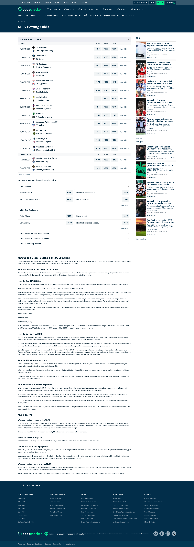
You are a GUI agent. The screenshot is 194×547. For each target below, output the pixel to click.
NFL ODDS (123, 9)
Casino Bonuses (150, 498)
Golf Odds (21, 512)
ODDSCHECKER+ (69, 3)
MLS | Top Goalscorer (29, 210)
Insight (139, 141)
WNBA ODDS (138, 9)
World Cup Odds (55, 498)
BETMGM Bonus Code (121, 508)
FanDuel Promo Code (120, 515)
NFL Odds (21, 498)
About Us (21, 544)
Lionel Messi (81, 216)
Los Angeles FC (82, 199)
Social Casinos (149, 512)
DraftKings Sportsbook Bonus (124, 512)
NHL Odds (21, 508)
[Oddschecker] (30, 534)
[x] (174, 533)
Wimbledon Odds (56, 515)
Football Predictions (88, 502)
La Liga (78, 15)
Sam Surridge (25, 223)
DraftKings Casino (151, 519)
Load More (139, 138)
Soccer (22, 22)
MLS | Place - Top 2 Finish (30, 244)
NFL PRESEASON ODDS (89, 9)
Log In (160, 3)
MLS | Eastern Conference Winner (34, 233)
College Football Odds (26, 522)
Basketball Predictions (89, 505)
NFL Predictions (87, 498)
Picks (139, 38)
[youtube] (155, 533)
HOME (98, 43)
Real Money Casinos (151, 508)
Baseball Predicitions (89, 508)
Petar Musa (25, 216)
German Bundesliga (111, 15)
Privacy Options (69, 544)
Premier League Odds (57, 508)
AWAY (114, 43)
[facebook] (161, 533)
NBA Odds (21, 502)
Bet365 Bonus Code (120, 505)
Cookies (48, 544)
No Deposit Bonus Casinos (153, 502)
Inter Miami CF (26, 193)
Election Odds (55, 502)
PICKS (57, 3)
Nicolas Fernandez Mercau (87, 223)
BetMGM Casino (150, 515)
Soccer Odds (22, 515)
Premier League (67, 15)
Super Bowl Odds (56, 512)
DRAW (106, 43)
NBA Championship (57, 505)
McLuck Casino (149, 522)
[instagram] (167, 533)
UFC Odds (21, 519)
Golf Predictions (87, 512)
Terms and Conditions (35, 544)
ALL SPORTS (55, 9)
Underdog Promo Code (121, 522)
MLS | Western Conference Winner (35, 238)
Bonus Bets (117, 498)
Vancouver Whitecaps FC (30, 199)
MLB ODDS (70, 9)
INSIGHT (37, 3)
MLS (85, 15)
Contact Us (57, 544)
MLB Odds (21, 505)
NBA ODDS (109, 9)
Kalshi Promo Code (120, 502)
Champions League (50, 15)
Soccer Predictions (88, 515)
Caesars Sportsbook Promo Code (125, 519)
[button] (170, 3)
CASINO (48, 3)
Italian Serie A (95, 15)
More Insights (141, 239)
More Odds (124, 205)
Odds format (140, 3)
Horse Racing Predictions (90, 522)
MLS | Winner (25, 187)
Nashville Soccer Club (85, 193)
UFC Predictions (87, 519)
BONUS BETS (25, 3)
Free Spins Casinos (151, 505)
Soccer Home (23, 15)
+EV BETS (83, 3)
